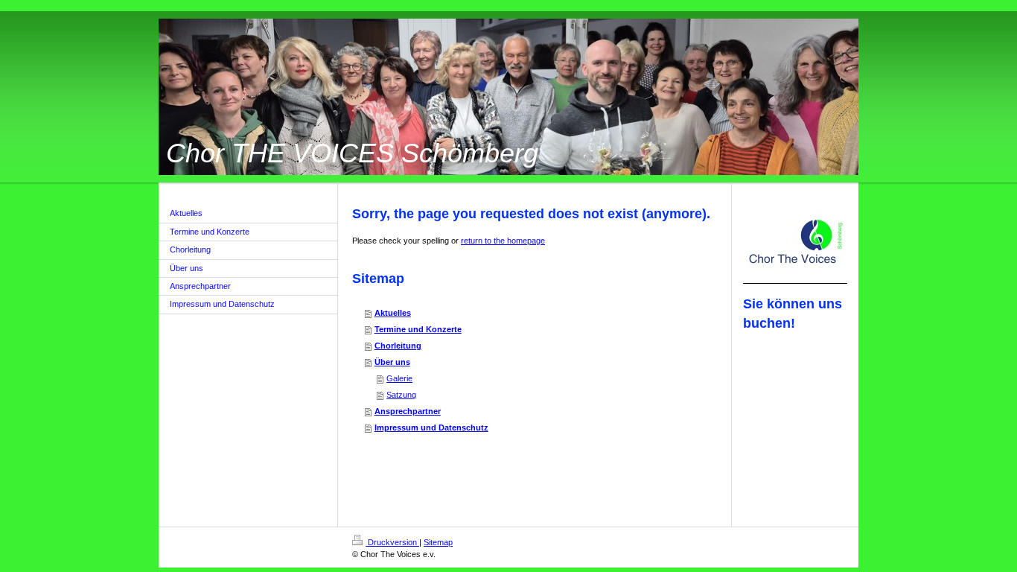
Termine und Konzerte (418, 329)
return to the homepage (503, 240)
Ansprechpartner (407, 411)
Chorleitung (397, 345)
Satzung (401, 394)
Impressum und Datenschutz (431, 427)
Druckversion (392, 542)
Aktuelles (392, 312)
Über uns (392, 362)
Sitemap (438, 542)
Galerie (399, 378)
